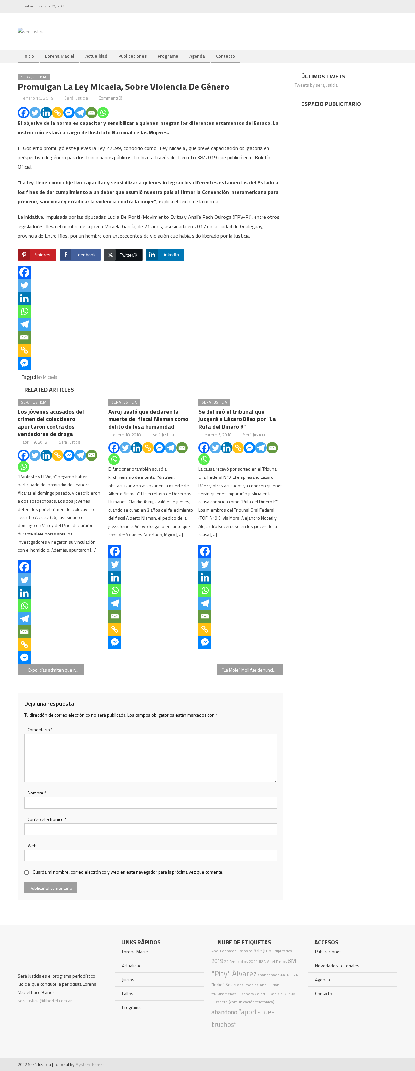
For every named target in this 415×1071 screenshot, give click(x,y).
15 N (294, 975)
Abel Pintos (277, 962)
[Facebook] (23, 112)
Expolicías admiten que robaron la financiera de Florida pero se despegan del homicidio (56, 669)
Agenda (197, 56)
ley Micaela (47, 377)
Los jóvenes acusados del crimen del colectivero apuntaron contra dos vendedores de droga (51, 422)
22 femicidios (236, 962)
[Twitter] (35, 112)
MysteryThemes (90, 1064)
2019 (217, 961)
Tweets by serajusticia (316, 84)
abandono (224, 1012)
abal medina (248, 985)
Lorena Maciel (59, 56)
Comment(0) (110, 97)
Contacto (225, 56)
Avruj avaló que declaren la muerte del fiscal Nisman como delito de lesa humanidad (148, 419)
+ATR (285, 975)
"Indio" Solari (223, 984)
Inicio (28, 56)
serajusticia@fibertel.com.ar (45, 1000)
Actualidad (96, 56)
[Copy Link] (57, 112)
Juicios (128, 979)
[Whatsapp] (103, 112)
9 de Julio (262, 950)
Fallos (127, 993)
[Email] (91, 112)
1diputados (282, 951)
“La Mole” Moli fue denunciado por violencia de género (252, 669)
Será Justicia (76, 97)
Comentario (40, 729)
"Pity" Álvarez (234, 973)
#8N (262, 962)
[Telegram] (80, 112)
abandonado (268, 975)
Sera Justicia (33, 77)
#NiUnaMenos (223, 994)
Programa (168, 56)
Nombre (37, 792)
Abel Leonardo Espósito (231, 951)
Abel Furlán (269, 985)
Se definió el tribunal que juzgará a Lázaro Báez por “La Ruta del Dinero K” (237, 419)
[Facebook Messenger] (69, 112)
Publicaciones (132, 56)
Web (32, 845)
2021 (253, 962)
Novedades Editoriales (337, 965)
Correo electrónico (47, 819)
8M (292, 960)
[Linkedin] (46, 112)
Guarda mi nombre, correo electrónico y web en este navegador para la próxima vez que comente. (128, 871)
